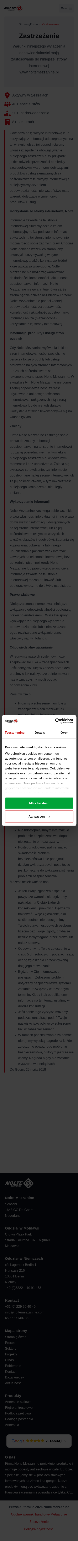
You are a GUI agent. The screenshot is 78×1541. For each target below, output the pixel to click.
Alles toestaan (39, 803)
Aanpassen (36, 816)
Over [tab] (64, 732)
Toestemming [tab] (15, 732)
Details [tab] (40, 732)
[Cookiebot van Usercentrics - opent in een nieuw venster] (55, 721)
